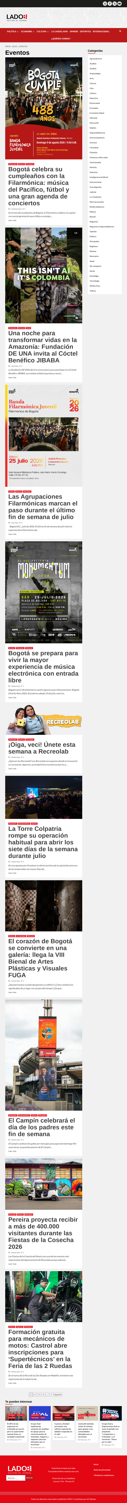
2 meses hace (15, 686)
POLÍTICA (11, 31)
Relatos (93, 251)
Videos (93, 291)
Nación (93, 217)
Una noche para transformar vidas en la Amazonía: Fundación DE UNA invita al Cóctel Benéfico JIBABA (43, 347)
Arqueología (95, 73)
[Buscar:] (15, 1478)
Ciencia (93, 83)
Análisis (93, 63)
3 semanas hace (16, 209)
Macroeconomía (97, 202)
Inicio (96, 1464)
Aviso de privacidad (102, 1470)
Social (28, 328)
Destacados (13, 164)
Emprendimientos (97, 133)
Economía (12, 1214)
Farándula (94, 147)
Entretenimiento (24, 823)
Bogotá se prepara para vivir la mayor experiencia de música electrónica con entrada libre (43, 667)
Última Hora (95, 286)
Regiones (94, 246)
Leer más (12, 220)
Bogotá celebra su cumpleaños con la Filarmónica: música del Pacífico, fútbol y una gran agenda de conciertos (38, 186)
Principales (29, 164)
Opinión (93, 231)
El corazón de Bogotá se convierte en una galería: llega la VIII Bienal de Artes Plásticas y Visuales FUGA (40, 958)
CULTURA (42, 31)
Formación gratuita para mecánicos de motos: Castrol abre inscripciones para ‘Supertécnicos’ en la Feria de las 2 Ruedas (40, 1348)
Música (93, 212)
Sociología (94, 276)
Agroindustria (96, 59)
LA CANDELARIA (59, 31)
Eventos (21, 164)
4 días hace (60, 1437)
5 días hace (83, 1440)
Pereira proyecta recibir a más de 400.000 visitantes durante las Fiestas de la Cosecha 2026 (43, 1233)
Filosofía (93, 152)
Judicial (93, 192)
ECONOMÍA (26, 31)
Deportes (94, 98)
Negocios (19, 1327)
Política (93, 236)
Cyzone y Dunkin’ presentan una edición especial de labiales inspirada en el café (63, 1429)
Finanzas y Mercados (99, 157)
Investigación (95, 187)
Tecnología (94, 281)
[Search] (120, 31)
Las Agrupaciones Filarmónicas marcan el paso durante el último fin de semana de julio (43, 506)
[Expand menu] (17, 32)
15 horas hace (13, 1440)
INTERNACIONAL (101, 31)
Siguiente (58, 1395)
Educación (94, 123)
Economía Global (97, 113)
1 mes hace (14, 366)
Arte (92, 78)
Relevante (29, 648)
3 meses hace (15, 1252)
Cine (92, 88)
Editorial (93, 118)
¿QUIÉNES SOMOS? (61, 39)
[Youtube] (119, 3)
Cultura (11, 491)
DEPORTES (85, 31)
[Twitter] (114, 3)
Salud (92, 261)
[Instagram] (105, 3)
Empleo (93, 128)
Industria (93, 172)
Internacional (95, 182)
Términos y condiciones (104, 1475)
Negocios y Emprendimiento (102, 226)
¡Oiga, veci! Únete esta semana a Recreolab (41, 748)
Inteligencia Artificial (99, 177)
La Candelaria (20, 936)
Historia (93, 167)
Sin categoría (95, 266)
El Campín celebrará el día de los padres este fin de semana (41, 1127)
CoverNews (78, 1499)
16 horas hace (37, 1447)
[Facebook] (110, 3)
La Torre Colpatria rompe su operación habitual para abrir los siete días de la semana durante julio (43, 842)
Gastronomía (95, 162)
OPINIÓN (74, 31)
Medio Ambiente (97, 207)
